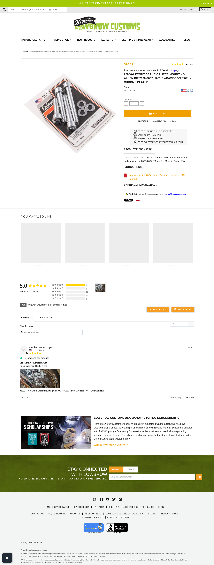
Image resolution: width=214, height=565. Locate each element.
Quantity (128, 99)
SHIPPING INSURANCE (92, 517)
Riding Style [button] (61, 40)
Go (199, 477)
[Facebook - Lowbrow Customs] (101, 499)
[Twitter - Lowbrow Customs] (114, 499)
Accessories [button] (167, 40)
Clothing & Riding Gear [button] (136, 40)
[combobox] (37, 9)
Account (193, 9)
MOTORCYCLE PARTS (58, 507)
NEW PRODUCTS (81, 507)
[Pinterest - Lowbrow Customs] (120, 499)
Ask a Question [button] (159, 309)
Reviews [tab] (25, 317)
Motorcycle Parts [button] (33, 40)
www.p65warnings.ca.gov (175, 194)
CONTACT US (37, 514)
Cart (206, 9)
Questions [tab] (43, 317)
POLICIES (112, 517)
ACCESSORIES (130, 507)
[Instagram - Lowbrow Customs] (95, 499)
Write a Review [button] (184, 309)
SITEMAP (125, 517)
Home (25, 51)
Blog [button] (187, 40)
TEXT (130, 469)
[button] (188, 397)
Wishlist (183, 9)
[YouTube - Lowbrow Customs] (107, 499)
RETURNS (61, 514)
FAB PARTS (98, 507)
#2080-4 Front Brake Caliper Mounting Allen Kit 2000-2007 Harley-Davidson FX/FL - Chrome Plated (62, 390)
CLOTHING (113, 507)
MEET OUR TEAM (92, 514)
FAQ (50, 514)
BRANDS (152, 514)
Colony (127, 87)
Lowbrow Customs (35, 543)
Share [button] (25, 397)
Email (116, 469)
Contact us (206, 3)
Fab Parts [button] (107, 40)
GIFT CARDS (148, 507)
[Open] (7, 558)
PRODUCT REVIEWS (170, 514)
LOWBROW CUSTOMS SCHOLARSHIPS (125, 514)
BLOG (161, 507)
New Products (86, 40)
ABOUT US (75, 514)
